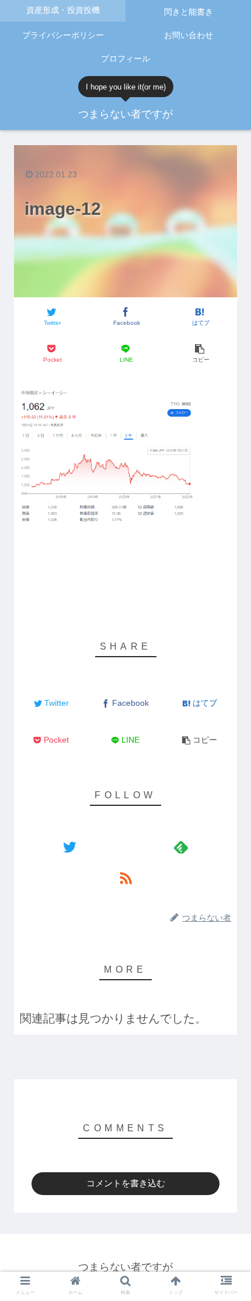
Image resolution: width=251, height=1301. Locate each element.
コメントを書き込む (125, 1183)
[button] (227, 957)
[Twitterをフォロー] (69, 846)
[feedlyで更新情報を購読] (181, 846)
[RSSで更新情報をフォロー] (125, 877)
